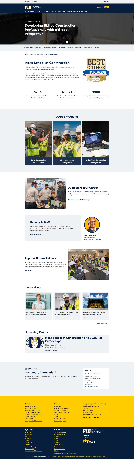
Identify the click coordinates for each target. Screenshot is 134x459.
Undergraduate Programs (61, 408)
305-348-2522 (87, 412)
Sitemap (103, 456)
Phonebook (57, 432)
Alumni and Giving (30, 447)
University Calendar (60, 434)
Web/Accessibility (86, 456)
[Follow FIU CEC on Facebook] (89, 417)
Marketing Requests (60, 421)
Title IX (56, 451)
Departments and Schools (32, 410)
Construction (28, 48)
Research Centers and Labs (33, 414)
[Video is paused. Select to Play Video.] (67, 42)
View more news (102, 323)
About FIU (28, 432)
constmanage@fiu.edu (71, 376)
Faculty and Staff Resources (33, 421)
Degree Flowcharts (30, 408)
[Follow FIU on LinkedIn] (86, 442)
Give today (28, 270)
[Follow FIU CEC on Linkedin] (87, 417)
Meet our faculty (35, 234)
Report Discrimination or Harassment (65, 453)
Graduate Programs (60, 410)
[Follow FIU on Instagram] (84, 442)
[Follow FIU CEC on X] (92, 417)
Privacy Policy (96, 456)
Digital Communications (63, 456)
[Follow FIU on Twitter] (90, 442)
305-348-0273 (96, 414)
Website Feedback (76, 456)
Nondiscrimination (59, 449)
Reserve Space (58, 447)
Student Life (28, 443)
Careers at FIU (29, 449)
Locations (28, 438)
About (31, 54)
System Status (58, 445)
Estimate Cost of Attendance (33, 451)
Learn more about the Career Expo (79, 200)
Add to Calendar (52, 351)
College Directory (30, 417)
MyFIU (56, 438)
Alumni (56, 414)
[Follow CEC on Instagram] (84, 417)
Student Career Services (32, 412)
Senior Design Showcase (61, 412)
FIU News (86, 440)
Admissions (57, 406)
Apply (106, 7)
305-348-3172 (89, 384)
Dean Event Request (60, 419)
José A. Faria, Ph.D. (90, 235)
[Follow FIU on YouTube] (92, 442)
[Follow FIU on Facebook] (88, 442)
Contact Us (100, 7)
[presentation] (35, 342)
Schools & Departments (42, 54)
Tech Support (29, 419)
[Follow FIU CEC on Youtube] (95, 417)
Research (27, 440)
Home (26, 54)
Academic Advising (31, 406)
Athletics (27, 445)
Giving (56, 417)
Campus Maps (58, 436)
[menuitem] (27, 11)
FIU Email (57, 443)
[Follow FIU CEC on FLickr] (98, 417)
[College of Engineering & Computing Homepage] (33, 7)
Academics (28, 436)
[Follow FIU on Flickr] (95, 442)
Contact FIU (86, 438)
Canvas (56, 440)
